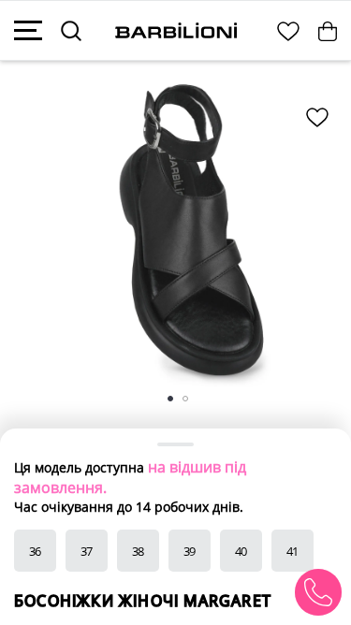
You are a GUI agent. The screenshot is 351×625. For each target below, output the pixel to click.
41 (293, 551)
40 (241, 551)
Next (315, 237)
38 (138, 551)
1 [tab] (177, 406)
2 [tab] (192, 406)
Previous (39, 237)
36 (35, 551)
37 (87, 551)
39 (190, 551)
